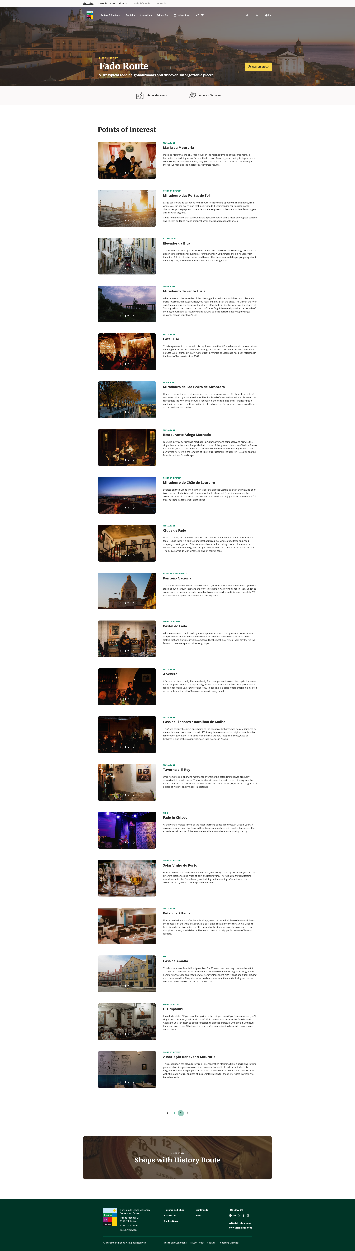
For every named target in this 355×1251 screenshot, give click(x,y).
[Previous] (167, 1113)
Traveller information (141, 3)
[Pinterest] (230, 1215)
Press (198, 1215)
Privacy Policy (197, 1242)
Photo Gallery (161, 3)
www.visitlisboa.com (240, 1227)
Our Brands (202, 1209)
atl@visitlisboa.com (240, 1223)
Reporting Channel (229, 1242)
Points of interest (210, 95)
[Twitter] (239, 1215)
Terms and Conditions (175, 1242)
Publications (171, 1221)
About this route (157, 95)
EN (269, 15)
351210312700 (130, 1225)
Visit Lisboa (88, 3)
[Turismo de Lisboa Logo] (90, 15)
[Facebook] (243, 1215)
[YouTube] (234, 1215)
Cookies (211, 1242)
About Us (123, 3)
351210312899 (129, 1229)
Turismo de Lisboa (174, 1209)
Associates (170, 1215)
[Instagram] (248, 1215)
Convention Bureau (106, 3)
